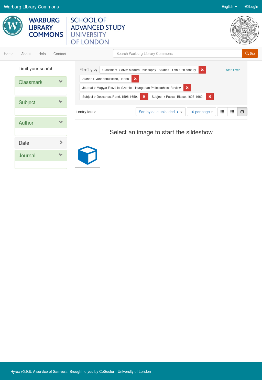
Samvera (60, 371)
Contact (59, 53)
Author (26, 122)
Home (9, 53)
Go (252, 53)
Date (24, 142)
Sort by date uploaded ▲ (159, 111)
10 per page (200, 111)
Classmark (30, 82)
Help (42, 53)
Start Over (233, 69)
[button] (229, 6)
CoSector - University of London (125, 371)
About (26, 53)
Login (253, 6)
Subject (27, 102)
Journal (27, 155)
